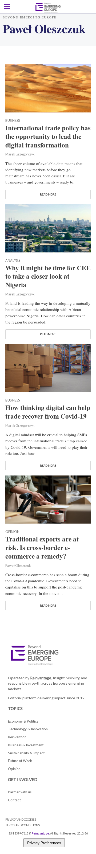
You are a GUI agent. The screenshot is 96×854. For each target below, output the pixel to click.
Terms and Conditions (22, 825)
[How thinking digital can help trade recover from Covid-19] (48, 367)
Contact (14, 800)
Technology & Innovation (28, 729)
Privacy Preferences (44, 843)
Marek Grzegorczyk (19, 154)
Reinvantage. (41, 678)
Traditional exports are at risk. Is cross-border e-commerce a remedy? (42, 547)
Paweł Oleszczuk (18, 566)
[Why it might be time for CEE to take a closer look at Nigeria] (48, 227)
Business (12, 121)
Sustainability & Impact (26, 753)
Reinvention (17, 737)
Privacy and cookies (20, 819)
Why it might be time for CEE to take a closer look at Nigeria (48, 276)
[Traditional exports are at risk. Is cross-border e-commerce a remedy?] (48, 499)
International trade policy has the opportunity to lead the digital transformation (48, 136)
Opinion (12, 532)
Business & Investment (25, 745)
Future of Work (20, 761)
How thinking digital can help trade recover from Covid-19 (47, 411)
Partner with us (19, 792)
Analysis (12, 261)
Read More (48, 194)
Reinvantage (40, 833)
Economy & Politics (23, 721)
